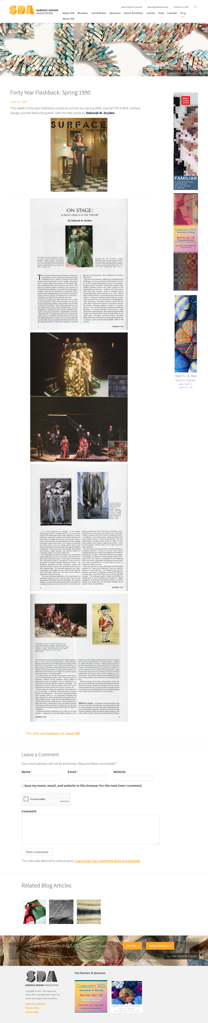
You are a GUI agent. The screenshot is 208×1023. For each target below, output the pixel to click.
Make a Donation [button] (159, 945)
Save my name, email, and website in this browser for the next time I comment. (83, 785)
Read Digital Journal (131, 7)
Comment (29, 811)
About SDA (68, 13)
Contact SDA (31, 1011)
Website (119, 772)
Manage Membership (158, 7)
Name (26, 772)
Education (115, 13)
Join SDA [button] (131, 945)
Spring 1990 (72, 733)
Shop (161, 13)
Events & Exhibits (133, 13)
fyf (62, 733)
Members (83, 13)
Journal (150, 13)
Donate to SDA (181, 7)
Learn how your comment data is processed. (108, 861)
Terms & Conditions (35, 1003)
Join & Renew (98, 13)
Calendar (172, 13)
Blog (183, 13)
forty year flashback (46, 733)
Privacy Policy (32, 1007)
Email (72, 772)
